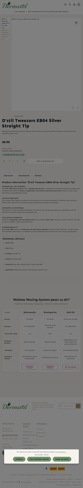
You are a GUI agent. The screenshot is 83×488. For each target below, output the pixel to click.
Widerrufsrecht (28, 449)
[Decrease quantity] (4, 161)
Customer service (27, 425)
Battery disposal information (56, 479)
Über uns (40, 429)
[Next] (78, 107)
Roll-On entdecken (70, 367)
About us (71, 479)
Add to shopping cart (45, 161)
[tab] (8, 175)
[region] (41, 64)
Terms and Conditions (63, 485)
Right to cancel (65, 482)
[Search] (70, 4)
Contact (78, 479)
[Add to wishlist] (76, 23)
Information (42, 424)
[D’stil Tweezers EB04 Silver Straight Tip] (46, 64)
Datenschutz (41, 433)
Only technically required (39, 459)
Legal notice (77, 485)
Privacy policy (76, 482)
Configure (19, 459)
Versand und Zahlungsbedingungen (31, 443)
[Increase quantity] (24, 161)
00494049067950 (10, 435)
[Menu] (65, 4)
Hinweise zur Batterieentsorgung (30, 433)
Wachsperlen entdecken (50, 367)
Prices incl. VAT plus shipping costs (12, 150)
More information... (61, 452)
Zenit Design (27, 482)
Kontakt (26, 438)
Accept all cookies (62, 459)
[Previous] (73, 107)
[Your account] (74, 4)
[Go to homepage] (15, 4)
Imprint (46, 454)
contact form (7, 447)
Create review (18, 116)
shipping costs (31, 475)
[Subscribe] (78, 406)
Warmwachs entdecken (29, 367)
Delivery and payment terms (48, 482)
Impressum (41, 436)
